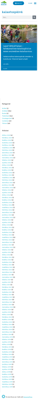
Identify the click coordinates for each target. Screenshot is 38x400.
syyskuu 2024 (6, 192)
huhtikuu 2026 (7, 145)
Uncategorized (7, 118)
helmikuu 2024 (7, 210)
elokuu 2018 (6, 372)
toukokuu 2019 (7, 352)
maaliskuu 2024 (7, 207)
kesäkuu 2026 (6, 140)
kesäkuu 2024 (6, 200)
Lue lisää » (6, 64)
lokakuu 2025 (6, 160)
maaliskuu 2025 (7, 177)
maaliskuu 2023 (7, 237)
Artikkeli (5, 111)
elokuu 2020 (6, 314)
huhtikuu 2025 (7, 175)
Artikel (4, 108)
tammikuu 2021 (7, 302)
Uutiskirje (5, 121)
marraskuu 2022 (7, 247)
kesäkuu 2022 (6, 260)
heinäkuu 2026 (7, 138)
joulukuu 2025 (7, 155)
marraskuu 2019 (7, 337)
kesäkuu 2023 (6, 230)
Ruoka (4, 113)
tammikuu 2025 (7, 182)
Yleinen (4, 123)
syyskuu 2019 (6, 342)
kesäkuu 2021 (6, 290)
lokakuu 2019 (6, 339)
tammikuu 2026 (7, 153)
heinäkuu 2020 (7, 317)
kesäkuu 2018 (6, 374)
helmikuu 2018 (7, 384)
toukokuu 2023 (7, 232)
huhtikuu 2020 (7, 324)
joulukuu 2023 (7, 215)
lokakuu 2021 (6, 280)
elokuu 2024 (6, 195)
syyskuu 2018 (6, 369)
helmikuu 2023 (7, 240)
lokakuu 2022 (6, 250)
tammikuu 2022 (7, 272)
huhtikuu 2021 (7, 294)
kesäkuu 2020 (6, 319)
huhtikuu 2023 (7, 235)
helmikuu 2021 (7, 299)
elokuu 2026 (6, 135)
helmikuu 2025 (7, 180)
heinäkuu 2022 (7, 257)
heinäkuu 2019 (7, 347)
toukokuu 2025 (7, 172)
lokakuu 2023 (6, 220)
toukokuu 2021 (7, 292)
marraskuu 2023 (7, 217)
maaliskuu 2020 (7, 327)
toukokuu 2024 (7, 202)
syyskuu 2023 (6, 222)
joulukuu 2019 (6, 334)
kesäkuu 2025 (6, 170)
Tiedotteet (5, 116)
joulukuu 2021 (6, 275)
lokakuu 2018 (6, 367)
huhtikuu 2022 (7, 265)
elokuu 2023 (6, 225)
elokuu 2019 (6, 344)
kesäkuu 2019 (6, 349)
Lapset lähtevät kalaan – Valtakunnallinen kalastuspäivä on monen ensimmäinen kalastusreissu (17, 49)
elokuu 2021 (6, 285)
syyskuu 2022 (6, 252)
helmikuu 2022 (7, 270)
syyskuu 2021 (6, 282)
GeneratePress (28, 397)
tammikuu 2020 (7, 332)
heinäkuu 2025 (7, 167)
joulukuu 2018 (6, 364)
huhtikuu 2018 (7, 379)
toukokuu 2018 (7, 377)
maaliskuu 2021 (7, 297)
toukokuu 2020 (7, 322)
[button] (35, 3)
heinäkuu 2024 (7, 197)
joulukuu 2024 (7, 185)
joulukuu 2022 (7, 245)
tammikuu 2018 (7, 387)
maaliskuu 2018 (7, 382)
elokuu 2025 (6, 165)
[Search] (34, 17)
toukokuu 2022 (7, 262)
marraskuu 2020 (7, 307)
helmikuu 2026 (7, 150)
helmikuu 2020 (7, 329)
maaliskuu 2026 (7, 148)
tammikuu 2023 (7, 242)
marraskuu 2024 (7, 187)
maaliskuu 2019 (7, 357)
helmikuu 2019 (7, 359)
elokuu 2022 (6, 255)
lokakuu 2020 (6, 309)
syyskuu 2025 (6, 163)
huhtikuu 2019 (7, 354)
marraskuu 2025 (7, 158)
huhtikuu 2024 (7, 205)
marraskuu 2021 (7, 277)
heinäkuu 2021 (7, 287)
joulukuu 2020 (7, 304)
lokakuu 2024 (6, 190)
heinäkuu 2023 (7, 227)
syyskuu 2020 (6, 312)
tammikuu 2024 (7, 212)
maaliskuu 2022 (7, 267)
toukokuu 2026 (7, 143)
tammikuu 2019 (7, 362)
